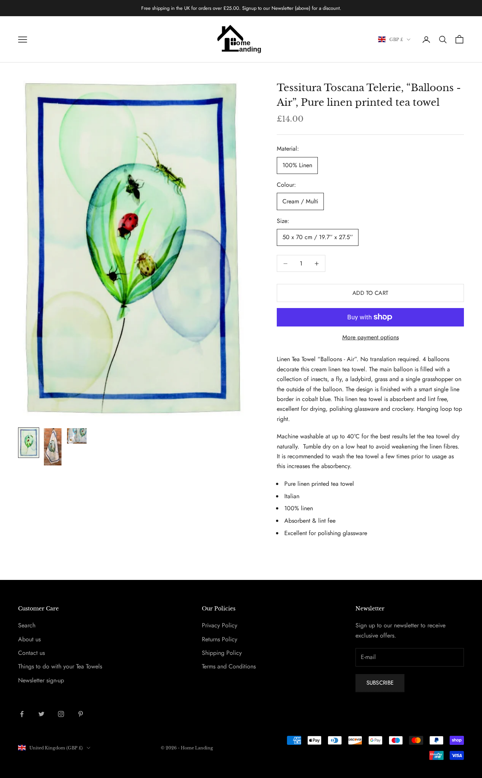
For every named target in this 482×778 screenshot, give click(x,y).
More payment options (370, 337)
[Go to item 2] (52, 446)
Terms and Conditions (229, 666)
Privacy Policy (219, 625)
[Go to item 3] (76, 435)
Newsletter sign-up (41, 680)
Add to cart (370, 293)
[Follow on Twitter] (41, 714)
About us (29, 639)
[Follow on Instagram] (61, 714)
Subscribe (380, 683)
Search (26, 625)
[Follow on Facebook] (22, 714)
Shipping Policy (222, 652)
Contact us (31, 652)
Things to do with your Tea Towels (60, 666)
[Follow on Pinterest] (80, 714)
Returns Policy (219, 639)
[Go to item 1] (28, 442)
